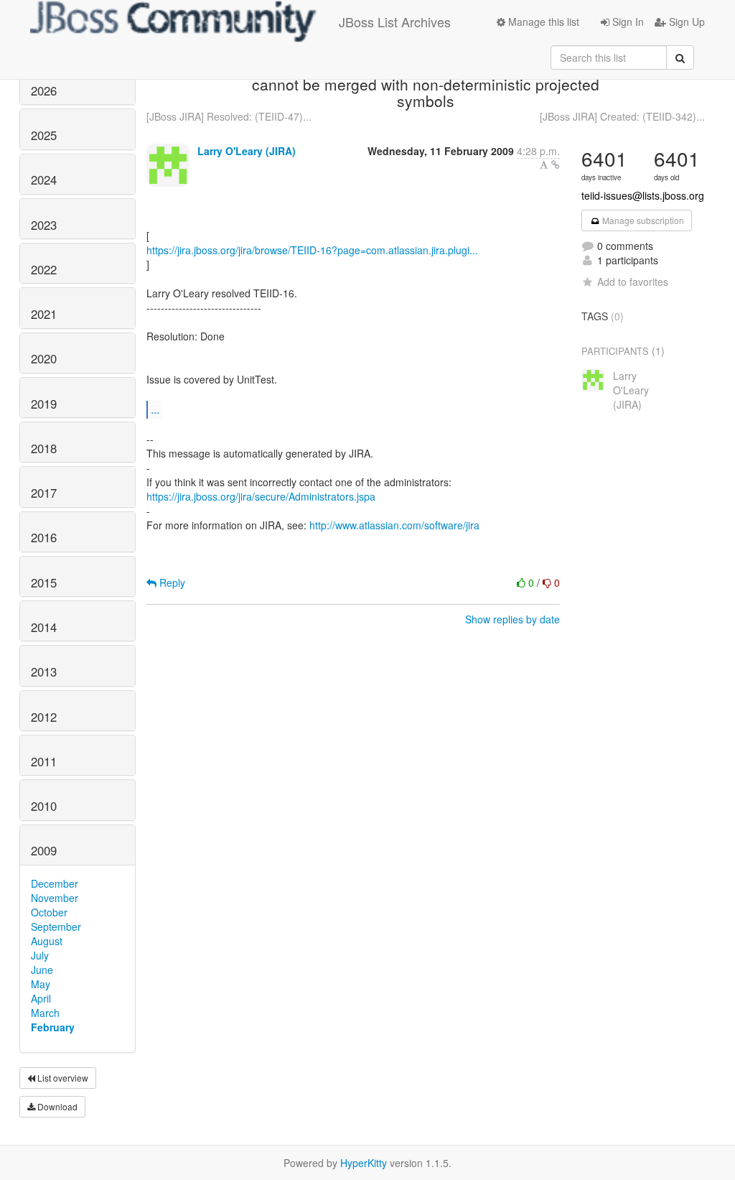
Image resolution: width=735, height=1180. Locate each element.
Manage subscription (642, 220)
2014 (44, 627)
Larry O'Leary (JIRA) (246, 151)
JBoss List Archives (395, 21)
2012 (44, 716)
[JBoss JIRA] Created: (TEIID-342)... (622, 116)
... (155, 409)
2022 (44, 269)
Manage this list (542, 21)
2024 (44, 179)
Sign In (626, 21)
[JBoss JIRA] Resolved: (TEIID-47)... (229, 116)
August (46, 941)
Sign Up (685, 21)
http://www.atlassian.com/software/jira (394, 525)
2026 (44, 90)
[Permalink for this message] (555, 164)
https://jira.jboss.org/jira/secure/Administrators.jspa (260, 496)
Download (56, 1106)
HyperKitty (363, 1163)
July (40, 955)
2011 (44, 761)
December (54, 883)
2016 (44, 537)
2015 (44, 582)
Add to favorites (632, 281)
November (54, 898)
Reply (170, 582)
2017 (44, 492)
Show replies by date (512, 619)
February (53, 1027)
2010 (44, 805)
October (49, 912)
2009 (44, 850)
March (45, 1012)
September (56, 926)
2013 (44, 671)
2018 (44, 448)
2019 (44, 403)
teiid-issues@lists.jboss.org (642, 195)
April (41, 998)
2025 (44, 135)
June (42, 969)
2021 (44, 313)
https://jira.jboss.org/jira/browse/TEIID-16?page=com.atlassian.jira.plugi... (312, 250)
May (40, 984)
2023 (44, 224)
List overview (61, 1078)
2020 (44, 358)
